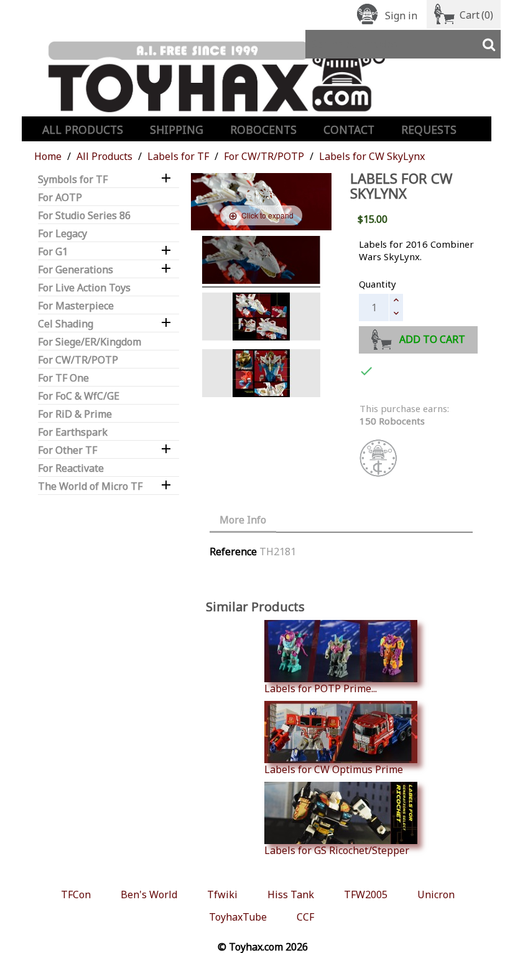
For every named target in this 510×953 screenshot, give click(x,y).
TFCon (76, 894)
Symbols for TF (73, 179)
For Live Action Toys (84, 287)
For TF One (63, 378)
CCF (305, 917)
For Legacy (62, 233)
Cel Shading (65, 324)
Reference (233, 551)
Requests (429, 129)
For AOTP (60, 197)
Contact (348, 129)
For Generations (75, 269)
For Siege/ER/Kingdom (89, 342)
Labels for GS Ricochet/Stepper (336, 850)
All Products (82, 129)
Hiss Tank (290, 894)
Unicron (436, 894)
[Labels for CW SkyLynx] (261, 318)
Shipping (176, 129)
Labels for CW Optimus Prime (333, 769)
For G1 (53, 251)
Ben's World (149, 894)
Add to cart (432, 339)
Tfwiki (222, 894)
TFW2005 (365, 894)
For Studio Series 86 (84, 215)
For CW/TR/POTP (78, 360)
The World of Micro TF (90, 486)
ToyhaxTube (238, 917)
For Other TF (67, 450)
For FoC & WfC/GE (78, 396)
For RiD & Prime (75, 414)
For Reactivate (71, 468)
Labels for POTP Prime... (320, 688)
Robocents (263, 129)
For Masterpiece (76, 305)
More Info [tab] (243, 520)
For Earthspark (73, 432)
